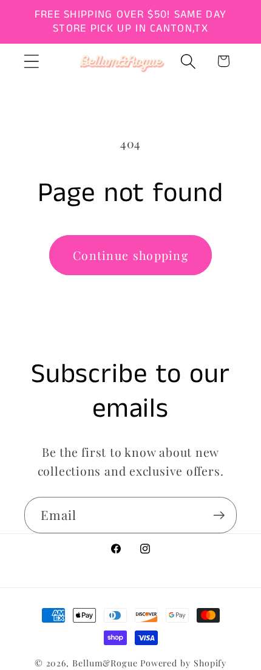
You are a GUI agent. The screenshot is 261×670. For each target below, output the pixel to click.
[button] (31, 61)
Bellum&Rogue (105, 663)
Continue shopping (130, 255)
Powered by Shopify (183, 663)
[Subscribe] (219, 515)
